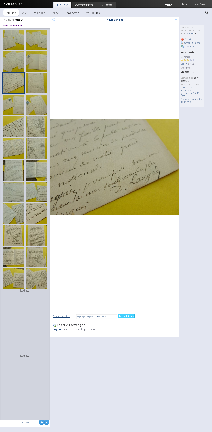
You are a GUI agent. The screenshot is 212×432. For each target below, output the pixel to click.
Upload (106, 4)
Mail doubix (93, 13)
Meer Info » (186, 87)
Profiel (55, 13)
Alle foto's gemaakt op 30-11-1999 (192, 100)
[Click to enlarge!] (114, 167)
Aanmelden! (84, 4)
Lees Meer (200, 4)
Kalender (39, 13)
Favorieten (72, 13)
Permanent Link (61, 316)
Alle (24, 13)
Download (189, 46)
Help (184, 4)
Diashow (25, 422)
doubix (189, 33)
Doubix (62, 4)
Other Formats (192, 42)
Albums (11, 13)
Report (187, 39)
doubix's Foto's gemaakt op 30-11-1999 (190, 93)
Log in (184, 63)
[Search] (206, 12)
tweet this (126, 316)
